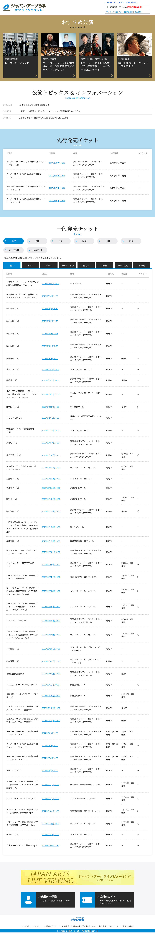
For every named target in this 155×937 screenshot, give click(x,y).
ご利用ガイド (110, 3)
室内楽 (86, 265)
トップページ (131, 3)
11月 (108, 241)
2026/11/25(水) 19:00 (51, 590)
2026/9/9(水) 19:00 (50, 358)
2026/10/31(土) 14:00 (51, 487)
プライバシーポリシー (30, 926)
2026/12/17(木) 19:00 (51, 720)
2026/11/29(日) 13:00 (51, 648)
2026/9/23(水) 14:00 (50, 406)
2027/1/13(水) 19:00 (50, 811)
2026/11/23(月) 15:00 (51, 552)
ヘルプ (121, 3)
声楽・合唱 (123, 265)
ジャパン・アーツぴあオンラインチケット (24, 7)
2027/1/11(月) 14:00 (50, 784)
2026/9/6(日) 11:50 (50, 321)
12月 (131, 241)
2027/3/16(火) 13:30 (50, 845)
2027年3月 (37, 250)
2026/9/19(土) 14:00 (50, 380)
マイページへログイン (113, 12)
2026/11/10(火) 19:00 (51, 511)
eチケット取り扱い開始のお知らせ (33, 104)
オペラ (30, 265)
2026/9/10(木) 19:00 (50, 369)
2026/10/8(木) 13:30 (50, 442)
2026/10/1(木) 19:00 (50, 430)
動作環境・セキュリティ (109, 926)
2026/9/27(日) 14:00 (50, 417)
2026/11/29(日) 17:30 (51, 661)
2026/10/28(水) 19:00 (51, 478)
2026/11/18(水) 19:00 (51, 527)
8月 (37, 241)
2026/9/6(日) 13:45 (50, 333)
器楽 (104, 265)
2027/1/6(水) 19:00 (57, 188)
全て (14, 241)
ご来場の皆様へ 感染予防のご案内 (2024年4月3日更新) (43, 117)
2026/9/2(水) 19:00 (50, 296)
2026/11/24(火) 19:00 (51, 564)
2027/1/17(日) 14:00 (50, 834)
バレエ (49, 265)
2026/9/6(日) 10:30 (50, 308)
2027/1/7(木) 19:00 (57, 200)
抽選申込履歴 (128, 12)
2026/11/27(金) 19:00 (51, 634)
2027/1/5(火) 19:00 (57, 163)
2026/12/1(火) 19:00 (50, 684)
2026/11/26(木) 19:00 (51, 606)
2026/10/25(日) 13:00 (51, 467)
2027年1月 (14, 250)
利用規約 (65, 926)
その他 (142, 265)
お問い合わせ (128, 926)
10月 (84, 241)
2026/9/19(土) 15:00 (50, 394)
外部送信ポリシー (51, 926)
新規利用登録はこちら (135, 7)
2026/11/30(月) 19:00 (51, 673)
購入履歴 (138, 12)
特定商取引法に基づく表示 (84, 926)
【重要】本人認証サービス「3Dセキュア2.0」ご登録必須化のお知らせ (49, 111)
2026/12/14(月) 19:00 (51, 695)
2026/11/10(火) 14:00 (51, 498)
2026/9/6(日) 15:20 (50, 345)
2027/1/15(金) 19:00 (50, 823)
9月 (61, 241)
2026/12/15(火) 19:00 (51, 707)
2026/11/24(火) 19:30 (51, 576)
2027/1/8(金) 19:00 (50, 770)
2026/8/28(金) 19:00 (50, 283)
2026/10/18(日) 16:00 (51, 455)
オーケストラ (67, 265)
